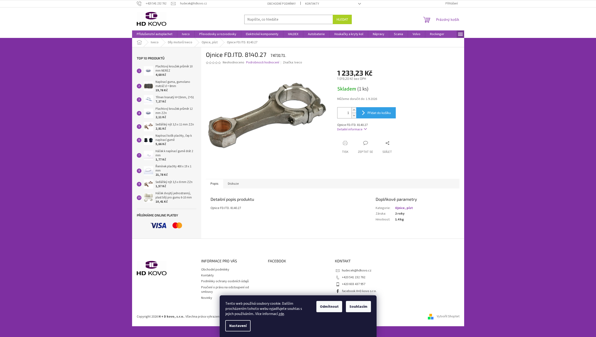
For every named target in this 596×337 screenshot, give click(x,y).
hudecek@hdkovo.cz (356, 270)
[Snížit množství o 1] (354, 115)
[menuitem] (154, 34)
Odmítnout (329, 306)
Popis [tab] (214, 183)
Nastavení (238, 325)
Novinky (206, 298)
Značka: (292, 62)
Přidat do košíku (379, 113)
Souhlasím (358, 306)
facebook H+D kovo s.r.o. (359, 291)
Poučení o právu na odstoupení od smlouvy (225, 289)
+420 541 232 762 (353, 277)
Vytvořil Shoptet (448, 316)
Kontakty (312, 4)
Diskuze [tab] (233, 183)
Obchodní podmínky (281, 4)
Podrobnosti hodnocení (262, 62)
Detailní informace (350, 129)
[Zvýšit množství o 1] (354, 110)
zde (281, 313)
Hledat (342, 19)
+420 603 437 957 (353, 284)
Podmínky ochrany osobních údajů (225, 281)
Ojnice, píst (404, 208)
